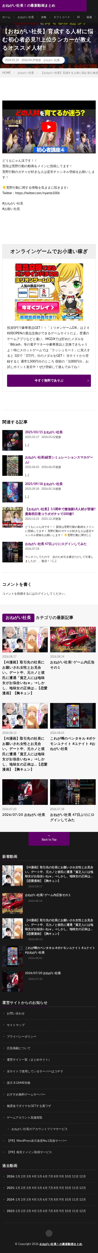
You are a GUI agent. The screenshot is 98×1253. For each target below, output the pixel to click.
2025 (10, 1188)
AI (78, 17)
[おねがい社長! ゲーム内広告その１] (12, 903)
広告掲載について (19, 1048)
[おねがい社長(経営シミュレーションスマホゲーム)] (12, 465)
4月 (34, 1176)
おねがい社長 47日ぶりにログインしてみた (56, 544)
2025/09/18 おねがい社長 (44, 484)
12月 (82, 1188)
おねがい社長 (26, 17)
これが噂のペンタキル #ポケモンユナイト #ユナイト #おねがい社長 (73, 744)
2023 (10, 1211)
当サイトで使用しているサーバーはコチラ (35, 1071)
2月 (23, 1176)
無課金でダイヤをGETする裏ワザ (29, 1106)
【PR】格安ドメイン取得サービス (29, 1152)
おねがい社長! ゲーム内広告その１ (72, 665)
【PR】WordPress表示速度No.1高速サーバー (37, 1140)
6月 (45, 1176)
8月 (56, 1176)
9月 (61, 1188)
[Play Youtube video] (49, 127)
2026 (10, 1176)
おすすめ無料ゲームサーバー (26, 1094)
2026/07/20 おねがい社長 (23, 815)
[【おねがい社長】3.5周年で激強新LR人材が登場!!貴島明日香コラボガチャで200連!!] (12, 517)
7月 (50, 1176)
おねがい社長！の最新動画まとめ (60, 1244)
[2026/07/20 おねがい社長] (12, 981)
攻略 (43, 17)
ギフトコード (62, 17)
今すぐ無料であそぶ (49, 380)
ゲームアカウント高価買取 (24, 1117)
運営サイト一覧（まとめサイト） (29, 1059)
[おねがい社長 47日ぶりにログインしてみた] (12, 552)
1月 (17, 1176)
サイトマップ (16, 1025)
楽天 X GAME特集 (19, 1082)
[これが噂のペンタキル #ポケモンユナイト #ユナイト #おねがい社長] (12, 956)
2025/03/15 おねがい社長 (44, 432)
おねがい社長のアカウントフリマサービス (39, 1129)
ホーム (6, 17)
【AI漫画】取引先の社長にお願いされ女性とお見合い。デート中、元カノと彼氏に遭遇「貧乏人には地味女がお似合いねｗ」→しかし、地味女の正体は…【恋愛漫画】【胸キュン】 (25, 678)
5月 (39, 1176)
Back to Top (49, 839)
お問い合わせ (16, 1013)
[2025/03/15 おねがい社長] (12, 440)
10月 (68, 1188)
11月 (75, 1188)
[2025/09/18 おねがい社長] (12, 492)
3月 (28, 1176)
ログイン (41, 593)
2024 (10, 1199)
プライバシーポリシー (21, 1036)
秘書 (89, 17)
